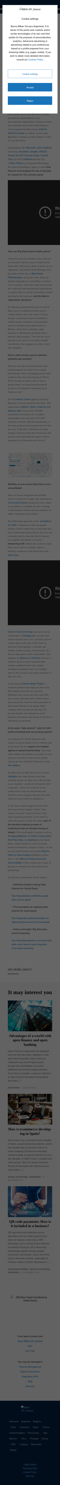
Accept (30, 87)
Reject (30, 100)
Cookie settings (30, 73)
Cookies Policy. (36, 59)
